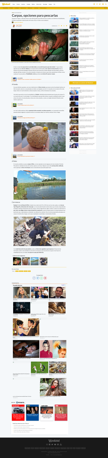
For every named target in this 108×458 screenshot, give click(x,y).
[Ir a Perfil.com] (103, 0)
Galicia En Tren (23, 8)
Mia (74, 448)
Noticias (36, 448)
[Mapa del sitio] (61, 444)
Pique (29, 271)
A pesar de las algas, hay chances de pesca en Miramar (23, 430)
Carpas (17, 271)
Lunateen (78, 448)
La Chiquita (17, 8)
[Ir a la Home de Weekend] (54, 440)
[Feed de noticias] (58, 444)
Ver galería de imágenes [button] (18, 22)
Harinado (21, 271)
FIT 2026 (11, 8)
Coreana (25, 271)
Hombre (52, 448)
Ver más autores (18, 26)
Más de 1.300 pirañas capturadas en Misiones (22, 431)
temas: (13, 271)
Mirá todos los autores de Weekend (83, 83)
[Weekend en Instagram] (47, 444)
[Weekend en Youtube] (55, 444)
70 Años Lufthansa (43, 8)
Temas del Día (5, 8)
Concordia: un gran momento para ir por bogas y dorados (24, 425)
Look (68, 448)
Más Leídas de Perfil (75, 88)
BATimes (83, 448)
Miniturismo (30, 8)
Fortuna (47, 448)
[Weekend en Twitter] (52, 444)
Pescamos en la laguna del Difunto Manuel (25, 117)
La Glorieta (36, 8)
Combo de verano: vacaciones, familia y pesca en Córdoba (28, 79)
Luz (71, 448)
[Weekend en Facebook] (49, 444)
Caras (32, 448)
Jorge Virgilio (19, 25)
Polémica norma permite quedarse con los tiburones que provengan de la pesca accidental (29, 428)
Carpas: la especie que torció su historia (25, 105)
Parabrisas (57, 448)
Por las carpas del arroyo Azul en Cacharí (25, 156)
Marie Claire (42, 448)
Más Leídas (73, 15)
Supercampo (63, 448)
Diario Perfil (27, 448)
